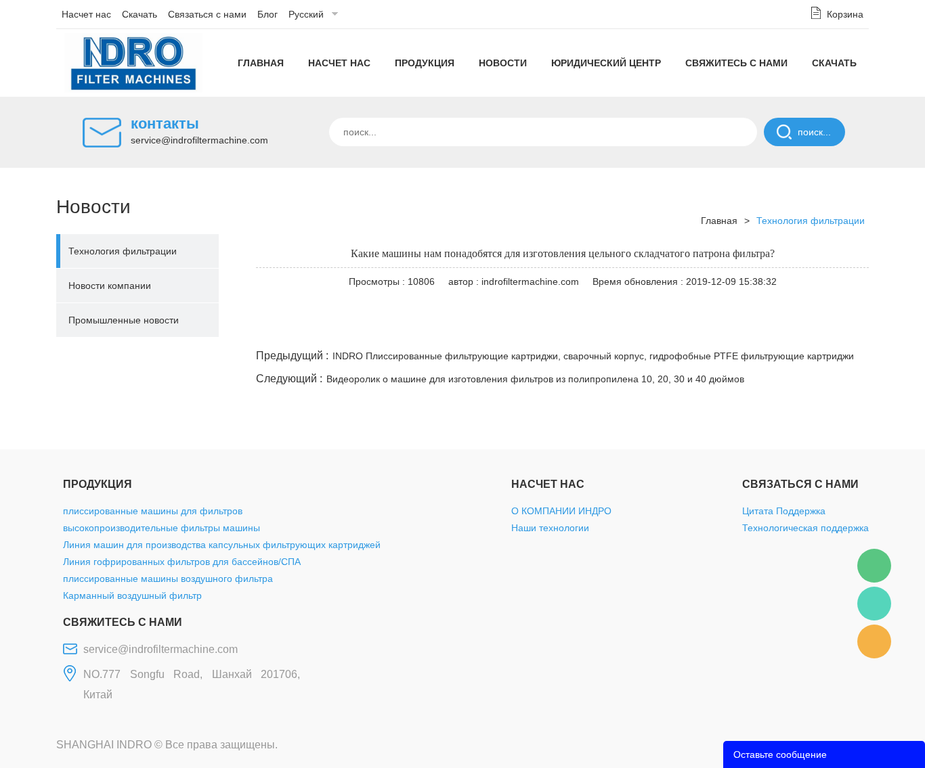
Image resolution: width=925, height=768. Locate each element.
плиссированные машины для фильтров (152, 510)
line (662, 330)
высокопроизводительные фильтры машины (161, 527)
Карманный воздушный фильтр (132, 595)
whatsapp (735, 330)
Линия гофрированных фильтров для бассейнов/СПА (182, 561)
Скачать (139, 14)
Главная (261, 63)
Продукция (424, 63)
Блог (267, 14)
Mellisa (874, 603)
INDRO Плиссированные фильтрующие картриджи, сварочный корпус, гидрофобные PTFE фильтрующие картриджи (593, 356)
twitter (699, 330)
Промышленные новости (123, 320)
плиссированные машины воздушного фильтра (168, 578)
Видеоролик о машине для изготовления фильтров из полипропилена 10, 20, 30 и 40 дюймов (535, 379)
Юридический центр (606, 63)
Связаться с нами (207, 14)
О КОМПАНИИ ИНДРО (561, 510)
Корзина (845, 14)
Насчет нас (86, 14)
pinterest (772, 330)
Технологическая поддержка (805, 527)
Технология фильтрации (122, 251)
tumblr (808, 330)
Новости (503, 63)
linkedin (845, 330)
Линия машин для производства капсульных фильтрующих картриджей (222, 544)
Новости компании (109, 285)
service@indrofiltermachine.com (199, 140)
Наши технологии (550, 527)
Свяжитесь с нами (736, 63)
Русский (306, 14)
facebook (626, 330)
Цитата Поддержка (783, 510)
